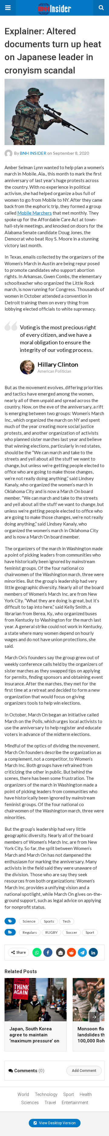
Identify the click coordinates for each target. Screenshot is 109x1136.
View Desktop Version (57, 1123)
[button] (8, 8)
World (23, 1094)
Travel (50, 1102)
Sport (90, 932)
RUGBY (51, 932)
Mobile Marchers (34, 213)
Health (86, 1094)
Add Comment (84, 1071)
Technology (46, 1094)
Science (29, 921)
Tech (67, 921)
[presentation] (94, 1017)
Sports (49, 921)
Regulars (30, 932)
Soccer (71, 932)
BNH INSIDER (33, 152)
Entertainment (75, 1102)
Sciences (30, 1102)
